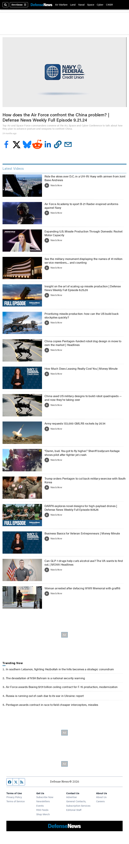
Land (73, 4)
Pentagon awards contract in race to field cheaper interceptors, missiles (52, 705)
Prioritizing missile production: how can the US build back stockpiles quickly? (82, 315)
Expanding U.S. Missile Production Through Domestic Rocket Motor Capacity (83, 233)
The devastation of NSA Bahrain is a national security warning (45, 678)
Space (90, 4)
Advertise (71, 797)
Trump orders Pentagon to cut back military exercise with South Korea (85, 480)
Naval (81, 4)
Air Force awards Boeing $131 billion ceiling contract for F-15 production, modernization (62, 687)
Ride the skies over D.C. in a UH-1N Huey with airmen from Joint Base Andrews (85, 178)
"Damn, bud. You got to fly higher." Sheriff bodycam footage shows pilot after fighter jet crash (82, 453)
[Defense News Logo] (41, 4)
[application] (64, 72)
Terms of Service (15, 801)
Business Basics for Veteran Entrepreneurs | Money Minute (82, 533)
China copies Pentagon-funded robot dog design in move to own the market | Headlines (83, 343)
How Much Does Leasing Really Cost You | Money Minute (81, 368)
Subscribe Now (44, 797)
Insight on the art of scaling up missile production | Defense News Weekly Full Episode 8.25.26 (83, 288)
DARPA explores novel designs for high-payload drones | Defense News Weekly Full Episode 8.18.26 (81, 508)
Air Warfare (61, 4)
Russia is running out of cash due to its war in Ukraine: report (45, 696)
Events (40, 805)
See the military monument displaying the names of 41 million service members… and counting (84, 260)
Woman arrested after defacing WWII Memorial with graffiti (82, 588)
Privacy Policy (14, 797)
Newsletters (43, 801)
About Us (101, 797)
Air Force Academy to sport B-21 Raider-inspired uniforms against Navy (81, 206)
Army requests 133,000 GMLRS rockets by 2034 (75, 423)
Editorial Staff (73, 810)
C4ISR (109, 4)
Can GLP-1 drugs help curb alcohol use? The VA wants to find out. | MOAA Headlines (84, 562)
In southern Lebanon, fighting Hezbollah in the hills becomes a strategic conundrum (60, 669)
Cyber (100, 4)
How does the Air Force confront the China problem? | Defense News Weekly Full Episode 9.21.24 (56, 117)
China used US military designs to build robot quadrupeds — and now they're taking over (83, 398)
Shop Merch (43, 814)
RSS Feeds (42, 810)
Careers (100, 801)
